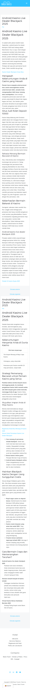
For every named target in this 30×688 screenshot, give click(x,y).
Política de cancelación (15, 645)
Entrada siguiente (15, 294)
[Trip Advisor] (13, 672)
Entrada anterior (15, 289)
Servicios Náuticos (15, 641)
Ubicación (15, 638)
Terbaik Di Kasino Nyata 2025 (11, 281)
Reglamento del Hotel (15, 643)
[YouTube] (20, 672)
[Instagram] (10, 672)
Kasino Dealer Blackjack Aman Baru (13, 72)
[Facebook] (16, 672)
